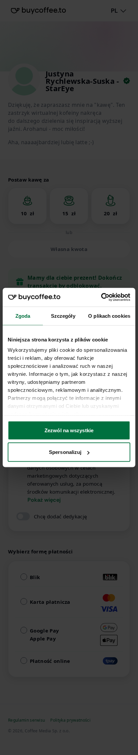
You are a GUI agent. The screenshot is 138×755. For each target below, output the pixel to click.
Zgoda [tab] (22, 315)
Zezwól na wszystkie (69, 430)
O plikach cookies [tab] (109, 315)
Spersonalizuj (65, 452)
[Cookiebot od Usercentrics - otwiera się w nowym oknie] (101, 297)
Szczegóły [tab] (63, 315)
